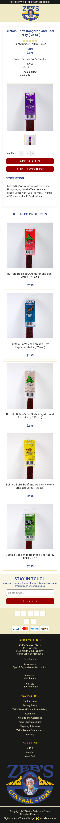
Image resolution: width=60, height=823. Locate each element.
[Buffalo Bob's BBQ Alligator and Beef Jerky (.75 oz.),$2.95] (30, 245)
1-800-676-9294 (30, 686)
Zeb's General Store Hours (30, 730)
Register (30, 752)
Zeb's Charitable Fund (30, 722)
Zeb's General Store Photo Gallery (30, 709)
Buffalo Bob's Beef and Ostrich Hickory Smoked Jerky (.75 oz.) (30, 486)
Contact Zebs (30, 701)
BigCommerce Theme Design (19, 818)
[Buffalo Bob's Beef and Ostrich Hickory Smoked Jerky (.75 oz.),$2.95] (30, 456)
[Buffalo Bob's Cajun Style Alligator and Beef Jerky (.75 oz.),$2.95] (30, 386)
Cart (57, 13)
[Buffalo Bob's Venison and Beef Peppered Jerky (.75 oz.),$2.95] (30, 315)
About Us (30, 713)
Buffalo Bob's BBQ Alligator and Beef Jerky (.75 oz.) (30, 275)
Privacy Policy (30, 705)
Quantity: (10, 153)
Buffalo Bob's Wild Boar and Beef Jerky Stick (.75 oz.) (30, 556)
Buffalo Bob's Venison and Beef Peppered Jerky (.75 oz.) (30, 345)
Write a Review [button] (39, 44)
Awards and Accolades (30, 718)
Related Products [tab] (30, 214)
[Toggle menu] (3, 13)
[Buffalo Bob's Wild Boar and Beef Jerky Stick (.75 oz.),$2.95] (30, 526)
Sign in (30, 748)
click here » (30, 678)
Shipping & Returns (30, 726)
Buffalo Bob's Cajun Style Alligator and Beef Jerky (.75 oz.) (30, 416)
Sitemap (30, 734)
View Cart (30, 756)
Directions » (30, 659)
